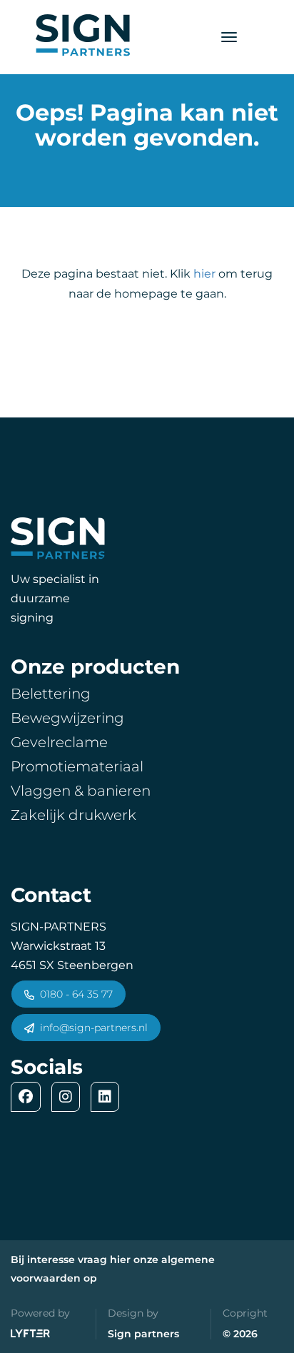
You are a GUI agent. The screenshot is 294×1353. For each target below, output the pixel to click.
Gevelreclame (59, 742)
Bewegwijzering (67, 717)
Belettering (51, 693)
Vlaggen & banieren (81, 790)
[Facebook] (29, 1096)
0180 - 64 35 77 (76, 994)
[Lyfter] (30, 1334)
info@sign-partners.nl (94, 1027)
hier (204, 273)
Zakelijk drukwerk (73, 815)
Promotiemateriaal (77, 766)
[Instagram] (69, 1096)
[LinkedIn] (108, 1096)
